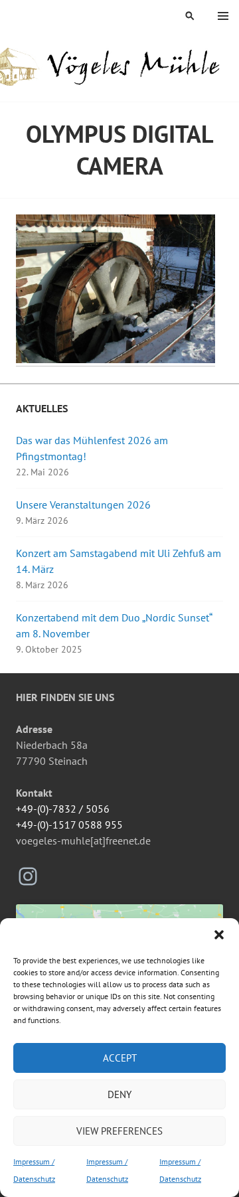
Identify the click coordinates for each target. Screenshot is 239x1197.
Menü (223, 16)
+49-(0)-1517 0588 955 (69, 824)
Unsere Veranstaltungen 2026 (83, 504)
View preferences (119, 1131)
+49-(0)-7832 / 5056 (63, 808)
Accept (120, 1058)
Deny (119, 1094)
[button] (219, 934)
